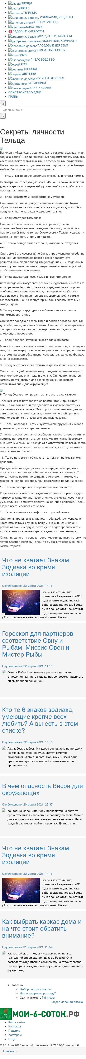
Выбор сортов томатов (35, 989)
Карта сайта (16, 1022)
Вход (11, 1039)
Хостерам (15, 1034)
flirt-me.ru (48, 997)
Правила (14, 1030)
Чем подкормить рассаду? (38, 993)
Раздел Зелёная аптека (67, 1001)
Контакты (14, 1026)
